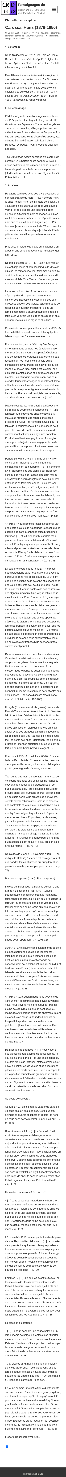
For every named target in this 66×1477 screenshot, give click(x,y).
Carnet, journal (36, 35)
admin (27, 32)
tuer (28, 38)
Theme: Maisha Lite (33, 1473)
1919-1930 (39, 32)
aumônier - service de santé (17, 35)
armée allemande (52, 32)
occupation (10, 38)
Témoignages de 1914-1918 (40, 5)
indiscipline (53, 35)
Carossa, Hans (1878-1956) (31, 27)
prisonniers (20, 38)
